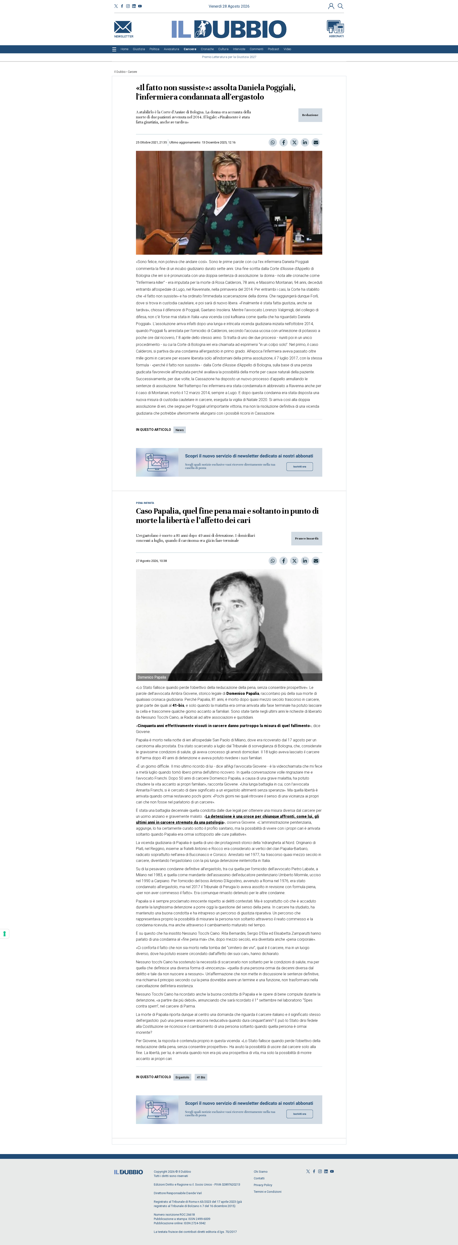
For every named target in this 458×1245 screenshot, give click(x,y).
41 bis (201, 1077)
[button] (331, 6)
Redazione (310, 115)
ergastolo (182, 1077)
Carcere (132, 72)
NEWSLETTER (123, 35)
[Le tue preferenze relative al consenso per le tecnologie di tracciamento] (4, 933)
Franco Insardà (306, 538)
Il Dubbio (119, 72)
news (180, 430)
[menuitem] (124, 49)
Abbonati (336, 36)
